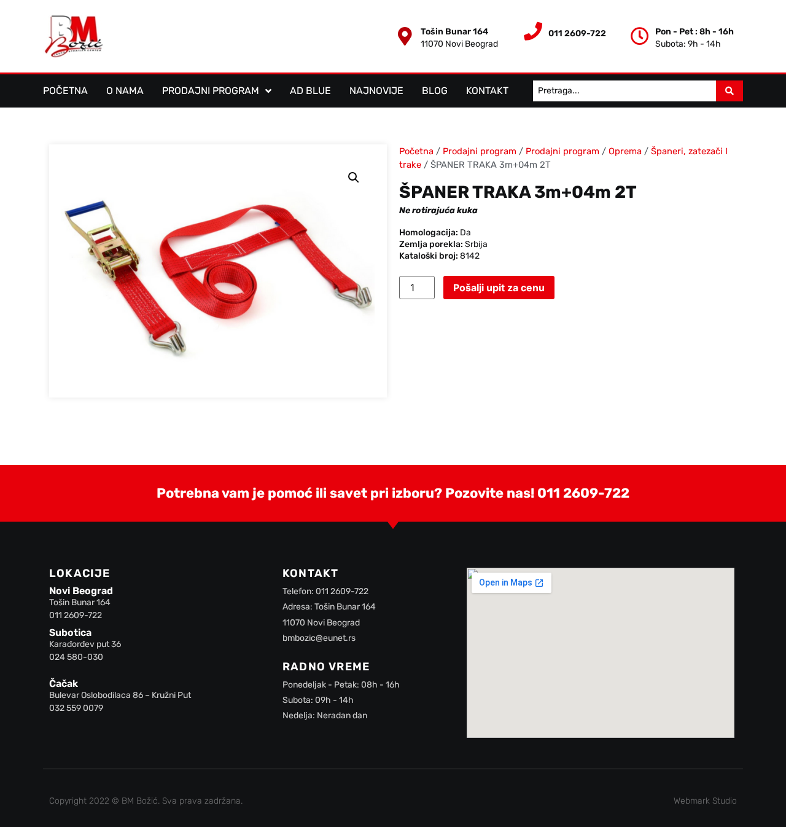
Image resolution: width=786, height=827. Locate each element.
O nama (125, 90)
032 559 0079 (76, 708)
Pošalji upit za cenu (499, 287)
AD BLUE (310, 90)
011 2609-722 (583, 493)
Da (465, 232)
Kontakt (487, 90)
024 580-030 (76, 657)
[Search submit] (729, 90)
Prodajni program (210, 90)
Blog (435, 90)
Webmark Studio (705, 801)
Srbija (476, 244)
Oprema (625, 151)
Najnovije (376, 90)
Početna (65, 90)
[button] (354, 178)
